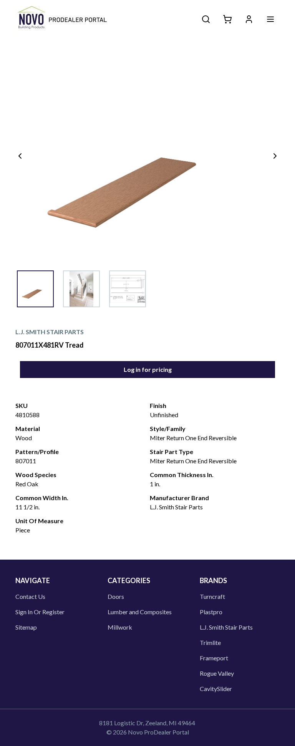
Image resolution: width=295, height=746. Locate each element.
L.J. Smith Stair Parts (226, 627)
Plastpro (211, 611)
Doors (116, 596)
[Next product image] (275, 156)
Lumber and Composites (140, 611)
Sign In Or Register (40, 611)
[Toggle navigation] (270, 19)
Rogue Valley (217, 673)
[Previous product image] (20, 156)
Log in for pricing (148, 369)
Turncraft (212, 596)
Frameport (214, 657)
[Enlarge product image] (35, 288)
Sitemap (26, 627)
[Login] (249, 19)
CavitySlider (216, 688)
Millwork (120, 627)
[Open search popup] (206, 19)
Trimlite (210, 642)
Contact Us (30, 596)
